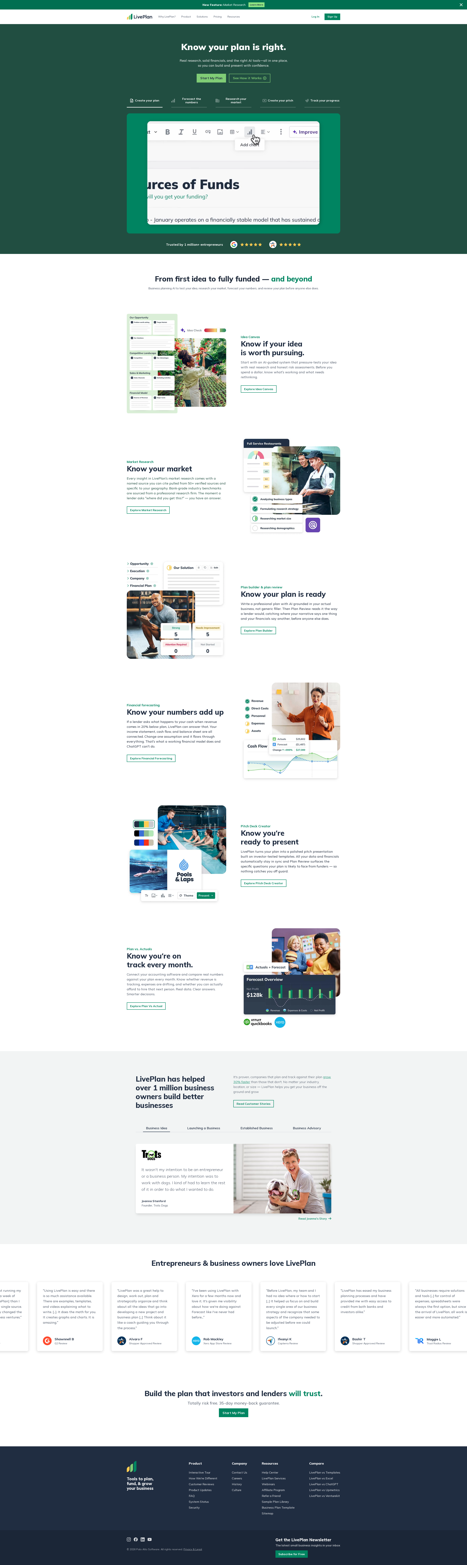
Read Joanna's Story (312, 1218)
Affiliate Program (273, 1490)
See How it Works (247, 78)
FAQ (192, 1496)
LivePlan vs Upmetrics (324, 1490)
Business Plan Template (278, 1507)
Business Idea (156, 1128)
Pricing (218, 16)
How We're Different (203, 1478)
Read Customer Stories (254, 1104)
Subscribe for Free (291, 1554)
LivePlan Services (274, 1478)
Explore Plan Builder (258, 630)
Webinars (268, 1484)
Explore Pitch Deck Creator (263, 883)
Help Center (270, 1472)
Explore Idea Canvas (258, 389)
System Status (199, 1501)
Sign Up (332, 16)
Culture (236, 1490)
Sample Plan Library (275, 1501)
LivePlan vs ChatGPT (323, 1484)
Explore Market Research (148, 510)
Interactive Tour (199, 1472)
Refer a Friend (271, 1496)
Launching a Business (203, 1128)
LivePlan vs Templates (324, 1472)
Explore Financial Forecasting (151, 758)
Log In (315, 16)
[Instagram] (129, 1539)
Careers (237, 1478)
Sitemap (267, 1513)
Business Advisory (307, 1128)
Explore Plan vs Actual (146, 1006)
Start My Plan (211, 78)
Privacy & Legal (193, 1549)
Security (194, 1507)
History (237, 1484)
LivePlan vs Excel (321, 1478)
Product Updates (200, 1490)
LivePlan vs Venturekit (324, 1496)
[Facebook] (136, 1539)
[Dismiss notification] (461, 4)
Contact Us (239, 1472)
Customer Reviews (201, 1484)
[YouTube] (150, 1539)
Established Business (256, 1128)
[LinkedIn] (143, 1539)
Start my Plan (234, 1413)
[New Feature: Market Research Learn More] (233, 4)
